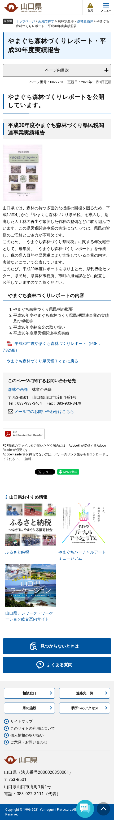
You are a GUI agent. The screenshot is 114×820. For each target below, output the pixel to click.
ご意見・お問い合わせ (28, 742)
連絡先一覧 (84, 693)
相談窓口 (29, 693)
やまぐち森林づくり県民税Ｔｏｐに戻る (42, 361)
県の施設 (29, 708)
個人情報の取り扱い (27, 735)
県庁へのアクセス (84, 708)
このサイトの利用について (32, 728)
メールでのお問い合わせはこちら (44, 411)
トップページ (25, 21)
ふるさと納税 (17, 552)
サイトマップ (21, 721)
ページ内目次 (57, 70)
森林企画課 (85, 21)
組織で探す (46, 21)
